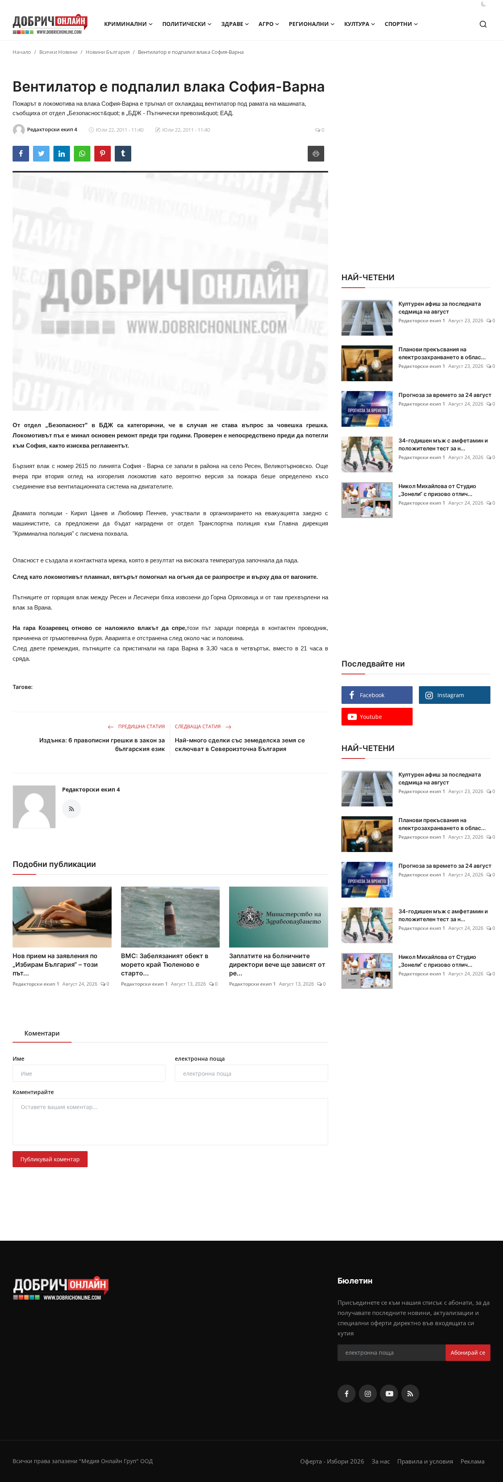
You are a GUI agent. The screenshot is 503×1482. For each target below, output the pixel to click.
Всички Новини (58, 51)
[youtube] (389, 1394)
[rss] (410, 1394)
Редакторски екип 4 (91, 789)
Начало (22, 51)
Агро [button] (266, 24)
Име (18, 1058)
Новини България (108, 51)
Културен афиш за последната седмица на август (439, 307)
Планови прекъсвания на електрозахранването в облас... (442, 353)
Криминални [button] (125, 24)
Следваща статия (198, 726)
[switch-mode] (483, 4)
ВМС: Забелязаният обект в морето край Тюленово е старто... (164, 964)
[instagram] (368, 1394)
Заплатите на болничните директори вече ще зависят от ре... (277, 964)
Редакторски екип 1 (36, 984)
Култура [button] (356, 24)
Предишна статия (141, 726)
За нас (381, 1461)
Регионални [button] (309, 24)
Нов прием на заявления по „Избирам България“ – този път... (55, 964)
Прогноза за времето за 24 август (445, 394)
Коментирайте (33, 1092)
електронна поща (200, 1058)
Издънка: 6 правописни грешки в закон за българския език (102, 744)
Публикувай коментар (50, 1159)
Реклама (473, 1461)
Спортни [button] (398, 24)
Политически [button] (184, 24)
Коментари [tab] (42, 1033)
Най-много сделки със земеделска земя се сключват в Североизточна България (240, 744)
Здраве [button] (232, 24)
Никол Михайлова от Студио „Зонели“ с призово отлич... (437, 490)
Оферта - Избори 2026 (332, 1461)
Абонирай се (468, 1352)
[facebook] (347, 1394)
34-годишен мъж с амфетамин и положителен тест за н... (443, 444)
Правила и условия (425, 1461)
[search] (483, 24)
